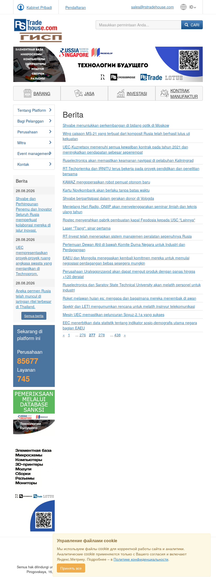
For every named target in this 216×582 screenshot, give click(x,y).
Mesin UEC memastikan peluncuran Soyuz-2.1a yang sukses (113, 314)
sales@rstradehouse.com (152, 6)
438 (117, 334)
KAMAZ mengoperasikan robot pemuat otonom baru (106, 182)
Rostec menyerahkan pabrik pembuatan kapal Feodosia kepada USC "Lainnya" (129, 219)
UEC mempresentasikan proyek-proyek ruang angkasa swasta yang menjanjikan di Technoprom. (34, 260)
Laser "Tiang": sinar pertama (87, 228)
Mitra (21, 142)
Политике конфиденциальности (141, 559)
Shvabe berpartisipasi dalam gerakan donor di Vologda (108, 198)
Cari (194, 24)
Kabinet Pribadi (39, 7)
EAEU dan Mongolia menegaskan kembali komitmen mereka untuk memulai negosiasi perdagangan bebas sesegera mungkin (126, 260)
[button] (27, 64)
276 (83, 334)
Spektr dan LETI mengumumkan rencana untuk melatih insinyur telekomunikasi (129, 306)
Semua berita (33, 315)
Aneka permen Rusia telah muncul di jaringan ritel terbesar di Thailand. (33, 298)
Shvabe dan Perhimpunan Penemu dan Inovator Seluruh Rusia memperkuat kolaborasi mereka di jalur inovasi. (34, 214)
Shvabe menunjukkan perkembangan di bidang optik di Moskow (116, 125)
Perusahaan (27, 131)
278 (102, 334)
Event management (33, 153)
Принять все (71, 568)
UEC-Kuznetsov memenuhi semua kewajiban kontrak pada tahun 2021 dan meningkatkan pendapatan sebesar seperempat (125, 149)
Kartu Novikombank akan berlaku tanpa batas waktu (106, 190)
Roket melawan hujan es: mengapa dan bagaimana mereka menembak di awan (129, 298)
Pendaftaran (75, 7)
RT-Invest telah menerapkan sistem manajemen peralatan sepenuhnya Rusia (127, 236)
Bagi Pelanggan (30, 121)
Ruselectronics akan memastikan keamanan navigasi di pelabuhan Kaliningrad (128, 160)
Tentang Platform (31, 110)
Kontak (23, 164)
